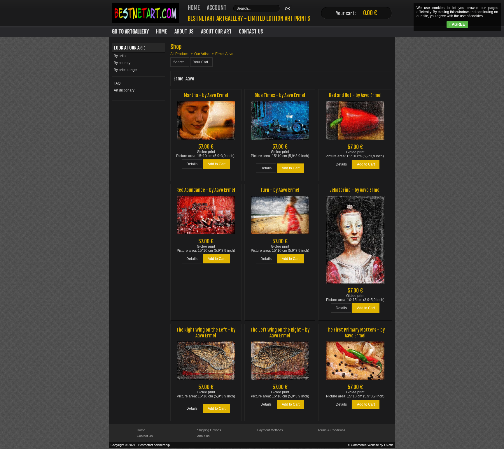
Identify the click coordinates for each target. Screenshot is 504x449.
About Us (184, 31)
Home (161, 31)
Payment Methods (270, 430)
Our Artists (202, 54)
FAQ (117, 83)
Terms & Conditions (331, 430)
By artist (120, 56)
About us (203, 436)
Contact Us (251, 31)
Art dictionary (124, 90)
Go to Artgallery (130, 31)
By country (122, 63)
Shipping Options (209, 430)
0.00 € (370, 13)
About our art (216, 31)
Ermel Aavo (224, 54)
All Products (179, 54)
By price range (125, 70)
